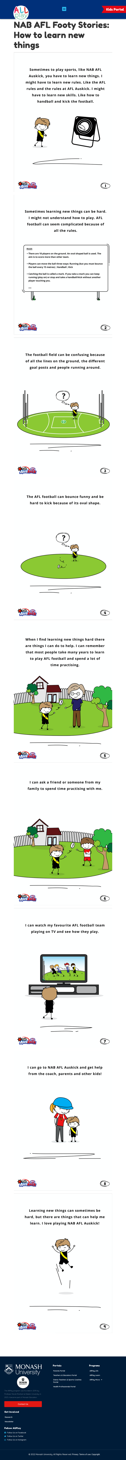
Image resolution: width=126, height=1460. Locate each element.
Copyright (96, 1454)
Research (8, 1417)
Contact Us (23, 1404)
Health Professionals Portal (64, 1387)
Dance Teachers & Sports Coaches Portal (67, 1381)
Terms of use (85, 1454)
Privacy (75, 1454)
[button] (64, 9)
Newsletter (9, 1421)
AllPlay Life (94, 1371)
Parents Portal (59, 1371)
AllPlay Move (95, 1380)
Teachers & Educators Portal (65, 1375)
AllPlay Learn (95, 1375)
